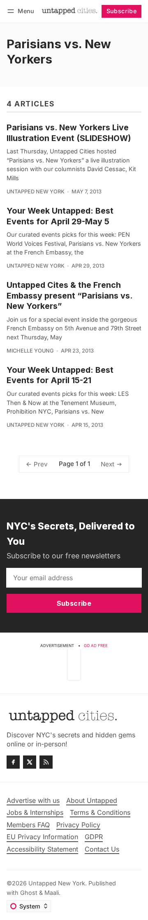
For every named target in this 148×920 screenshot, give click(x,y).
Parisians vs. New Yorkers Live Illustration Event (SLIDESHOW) (69, 132)
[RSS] (46, 762)
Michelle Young (30, 351)
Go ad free (96, 645)
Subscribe (121, 10)
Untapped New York (36, 191)
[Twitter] (29, 762)
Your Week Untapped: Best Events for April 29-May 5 (60, 216)
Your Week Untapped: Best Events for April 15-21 (60, 375)
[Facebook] (13, 762)
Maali (51, 892)
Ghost (28, 892)
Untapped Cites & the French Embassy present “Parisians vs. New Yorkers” (69, 295)
